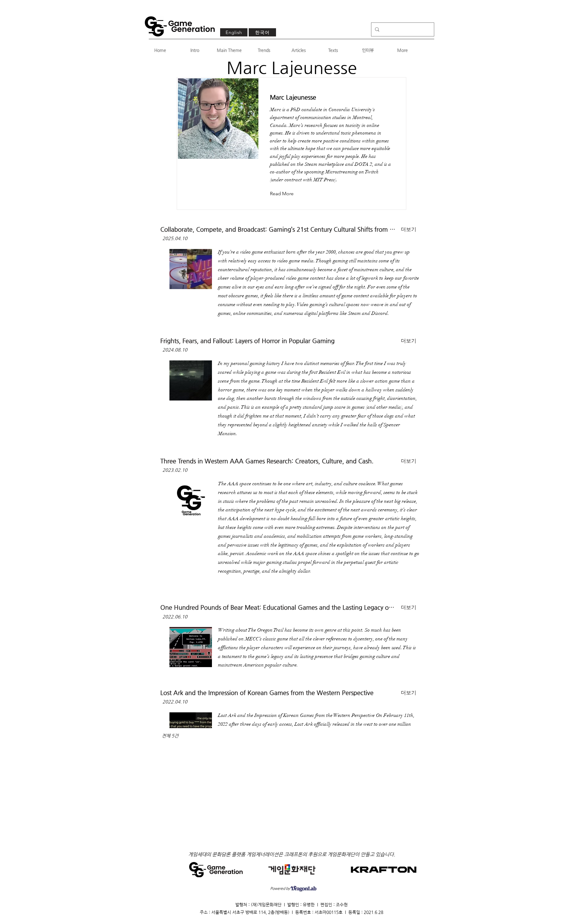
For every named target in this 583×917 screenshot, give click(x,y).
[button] (286, 193)
